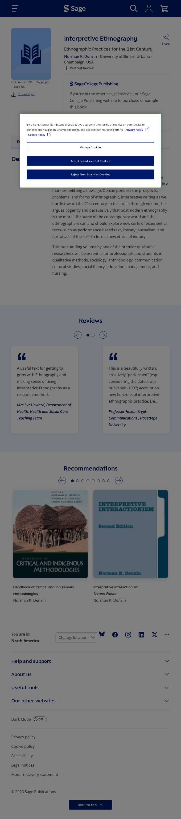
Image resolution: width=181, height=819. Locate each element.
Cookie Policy (37, 134)
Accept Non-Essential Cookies (91, 160)
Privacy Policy (134, 129)
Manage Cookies (91, 147)
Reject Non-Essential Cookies (90, 174)
